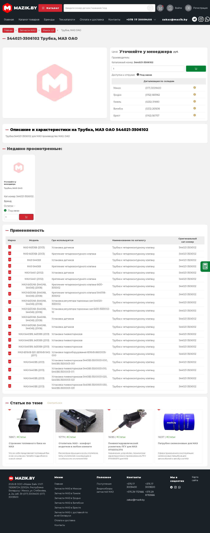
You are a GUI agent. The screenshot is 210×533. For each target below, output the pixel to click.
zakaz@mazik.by (136, 499)
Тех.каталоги (67, 19)
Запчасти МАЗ (28, 30)
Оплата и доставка (92, 19)
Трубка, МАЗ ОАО (13, 188)
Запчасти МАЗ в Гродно (67, 498)
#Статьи (21, 437)
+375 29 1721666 (135, 491)
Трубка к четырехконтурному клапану (133, 247)
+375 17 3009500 (150, 485)
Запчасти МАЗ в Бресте (67, 507)
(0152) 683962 (152, 95)
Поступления (104, 483)
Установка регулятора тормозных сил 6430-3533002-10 (81, 311)
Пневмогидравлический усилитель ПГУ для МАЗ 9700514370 (123, 445)
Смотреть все (54, 403)
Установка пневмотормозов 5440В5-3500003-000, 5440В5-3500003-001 (79, 362)
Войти (178, 8)
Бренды (49, 19)
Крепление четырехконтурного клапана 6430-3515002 (77, 286)
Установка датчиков (63, 247)
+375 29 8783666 (150, 493)
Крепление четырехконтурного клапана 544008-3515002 (79, 294)
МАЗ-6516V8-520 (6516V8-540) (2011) (34, 354)
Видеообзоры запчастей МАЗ (105, 490)
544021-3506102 (187, 247)
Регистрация (200, 8)
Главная (9, 19)
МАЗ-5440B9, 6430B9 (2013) (34, 334)
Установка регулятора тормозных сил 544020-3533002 (77, 302)
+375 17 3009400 (132, 485)
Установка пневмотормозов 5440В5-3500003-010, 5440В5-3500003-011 (79, 370)
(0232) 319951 (152, 101)
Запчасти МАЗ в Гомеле (67, 493)
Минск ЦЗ (48, 30)
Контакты (114, 19)
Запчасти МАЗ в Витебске (69, 503)
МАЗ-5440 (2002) (34, 272)
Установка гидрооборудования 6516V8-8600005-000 (79, 354)
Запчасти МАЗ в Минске (67, 488)
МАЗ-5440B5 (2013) (34, 362)
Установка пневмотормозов (67, 334)
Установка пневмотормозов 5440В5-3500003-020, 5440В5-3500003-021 (79, 378)
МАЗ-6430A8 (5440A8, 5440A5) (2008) (34, 286)
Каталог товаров (29, 19)
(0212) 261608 (152, 108)
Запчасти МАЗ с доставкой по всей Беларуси (71, 514)
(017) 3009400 (153, 88)
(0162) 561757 (152, 115)
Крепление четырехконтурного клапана (74, 253)
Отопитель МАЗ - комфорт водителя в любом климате (75, 445)
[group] (54, 82)
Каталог (52, 8)
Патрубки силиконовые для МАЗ (178, 443)
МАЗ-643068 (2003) (34, 247)
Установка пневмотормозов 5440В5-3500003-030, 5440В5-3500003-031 (79, 386)
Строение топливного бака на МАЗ (27, 445)
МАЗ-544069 (34, 260)
